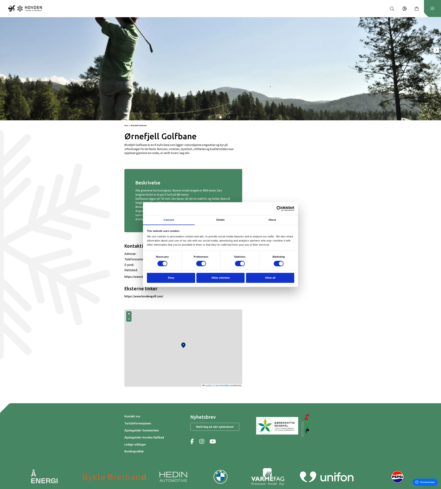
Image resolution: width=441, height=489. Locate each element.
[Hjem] (25, 8)
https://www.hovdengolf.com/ (143, 296)
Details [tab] (220, 219)
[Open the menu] (432, 9)
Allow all (270, 277)
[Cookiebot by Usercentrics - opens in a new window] (279, 208)
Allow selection (220, 277)
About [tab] (272, 219)
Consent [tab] (169, 219)
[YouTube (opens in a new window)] (213, 441)
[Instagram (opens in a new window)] (201, 441)
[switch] (201, 263)
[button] (220, 117)
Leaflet (207, 385)
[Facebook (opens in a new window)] (192, 441)
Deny (171, 277)
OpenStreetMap (222, 385)
